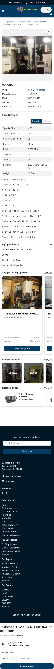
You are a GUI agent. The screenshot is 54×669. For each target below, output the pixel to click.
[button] (51, 14)
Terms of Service (10, 531)
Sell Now (19, 635)
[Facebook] (2, 493)
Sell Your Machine (10, 511)
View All (48, 272)
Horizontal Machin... (11, 573)
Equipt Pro (18, 614)
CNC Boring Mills (39, 22)
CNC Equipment (23, 22)
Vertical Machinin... (11, 570)
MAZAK (5, 589)
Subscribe (27, 451)
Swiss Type (7, 577)
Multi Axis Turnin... (11, 567)
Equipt (38, 614)
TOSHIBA (32, 94)
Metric (47, 121)
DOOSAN (6, 603)
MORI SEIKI (7, 596)
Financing (6, 514)
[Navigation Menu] (3, 11)
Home (5, 504)
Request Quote (27, 666)
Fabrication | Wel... (11, 551)
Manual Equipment (11, 547)
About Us (6, 518)
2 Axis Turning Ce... (11, 563)
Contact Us (7, 521)
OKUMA (5, 599)
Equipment (10, 22)
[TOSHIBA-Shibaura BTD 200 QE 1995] (22, 294)
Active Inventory (10, 524)
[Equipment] (4, 22)
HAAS (4, 593)
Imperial (36, 121)
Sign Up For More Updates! (27, 437)
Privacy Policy (8, 528)
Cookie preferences (11, 535)
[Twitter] (6, 493)
